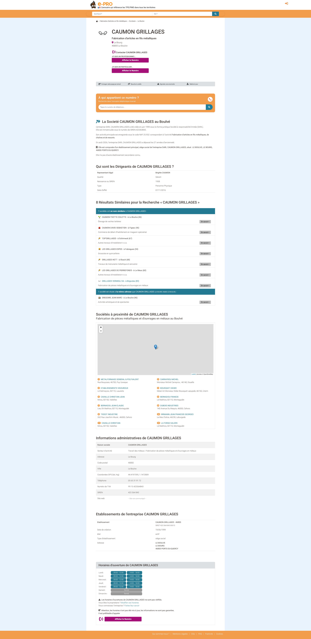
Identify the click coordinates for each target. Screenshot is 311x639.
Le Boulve (141, 21)
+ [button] (101, 327)
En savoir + (205, 222)
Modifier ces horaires (130, 602)
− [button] (101, 330)
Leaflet (194, 374)
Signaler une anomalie (167, 84)
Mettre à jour (193, 84)
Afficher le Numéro (130, 60)
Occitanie (132, 21)
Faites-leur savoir (132, 605)
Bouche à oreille (135, 84)
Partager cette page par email (111, 84)
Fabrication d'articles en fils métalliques (113, 21)
